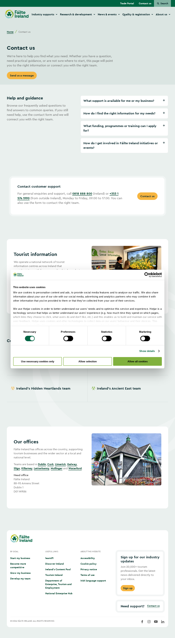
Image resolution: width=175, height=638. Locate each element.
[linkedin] (163, 622)
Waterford (75, 468)
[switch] (68, 338)
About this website (90, 551)
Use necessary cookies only (37, 361)
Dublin (42, 464)
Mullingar (56, 468)
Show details (147, 351)
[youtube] (156, 622)
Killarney (26, 468)
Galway (72, 464)
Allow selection (87, 361)
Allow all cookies (137, 361)
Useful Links (51, 551)
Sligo (17, 468)
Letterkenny (41, 468)
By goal (14, 551)
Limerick (60, 464)
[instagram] (149, 622)
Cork (50, 464)
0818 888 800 (82, 193)
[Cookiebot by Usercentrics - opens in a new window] (147, 274)
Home (10, 31)
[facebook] (142, 622)
